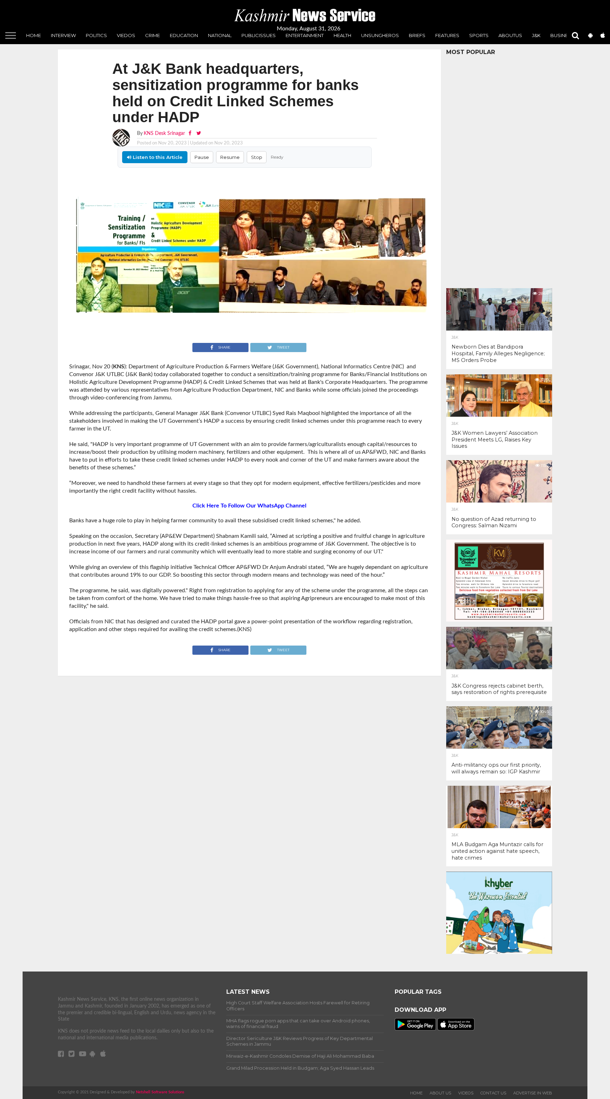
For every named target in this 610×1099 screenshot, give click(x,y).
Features (447, 35)
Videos (465, 1093)
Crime (152, 35)
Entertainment (305, 35)
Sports (479, 35)
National (220, 35)
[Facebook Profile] (191, 133)
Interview (63, 35)
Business (562, 35)
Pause (202, 157)
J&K (536, 35)
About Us (440, 1093)
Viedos (126, 35)
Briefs (417, 35)
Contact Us (493, 1093)
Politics (96, 35)
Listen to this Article (157, 157)
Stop (256, 157)
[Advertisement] (499, 170)
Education (184, 35)
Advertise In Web (532, 1093)
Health (342, 35)
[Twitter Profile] (198, 133)
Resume (230, 157)
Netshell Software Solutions (160, 1092)
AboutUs (510, 35)
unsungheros (380, 35)
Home (33, 35)
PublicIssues (258, 35)
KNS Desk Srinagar (164, 133)
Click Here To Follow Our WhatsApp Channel (249, 506)
